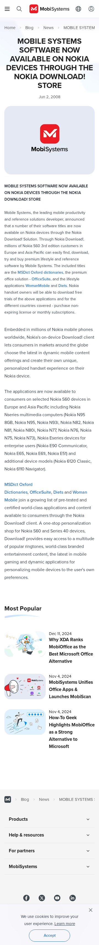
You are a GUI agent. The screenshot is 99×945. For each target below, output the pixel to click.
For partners (22, 851)
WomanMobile (38, 285)
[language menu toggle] (79, 8)
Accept (50, 935)
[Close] (91, 910)
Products (18, 819)
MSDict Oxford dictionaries (40, 272)
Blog (29, 27)
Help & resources (26, 835)
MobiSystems (23, 866)
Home (9, 27)
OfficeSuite (41, 279)
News (48, 27)
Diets (62, 285)
